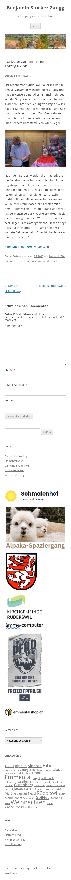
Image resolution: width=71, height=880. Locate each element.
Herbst (49, 785)
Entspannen (11, 782)
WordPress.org (13, 844)
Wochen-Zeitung (14, 475)
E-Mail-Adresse (16, 385)
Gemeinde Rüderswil (17, 465)
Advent (9, 766)
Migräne (10, 793)
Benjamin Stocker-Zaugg (35, 8)
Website (10, 400)
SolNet (42, 797)
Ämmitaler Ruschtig (16, 456)
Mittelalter (22, 793)
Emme (36, 773)
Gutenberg (23, 784)
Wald (7, 803)
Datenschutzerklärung (17, 868)
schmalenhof (13, 798)
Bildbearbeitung (13, 770)
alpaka (21, 765)
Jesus (18, 788)
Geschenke (37, 782)
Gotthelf (9, 785)
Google (47, 782)
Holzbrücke (59, 785)
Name (10, 369)
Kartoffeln (29, 789)
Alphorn (35, 765)
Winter (50, 803)
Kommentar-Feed (15, 839)
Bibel (48, 765)
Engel (36, 778)
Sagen (62, 793)
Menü (35, 25)
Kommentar (14, 326)
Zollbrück (31, 807)
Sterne (54, 798)
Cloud (57, 769)
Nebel (32, 793)
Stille (61, 798)
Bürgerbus (29, 770)
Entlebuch (47, 778)
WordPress (14, 806)
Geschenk (24, 781)
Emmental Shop (14, 461)
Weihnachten (28, 802)
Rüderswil (36, 261)
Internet (9, 789)
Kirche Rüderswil (14, 470)
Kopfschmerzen (43, 789)
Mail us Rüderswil (52, 286)
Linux (56, 788)
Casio (40, 770)
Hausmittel (39, 785)
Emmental (23, 261)
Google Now (58, 782)
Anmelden (11, 830)
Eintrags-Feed (13, 835)
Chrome (47, 770)
